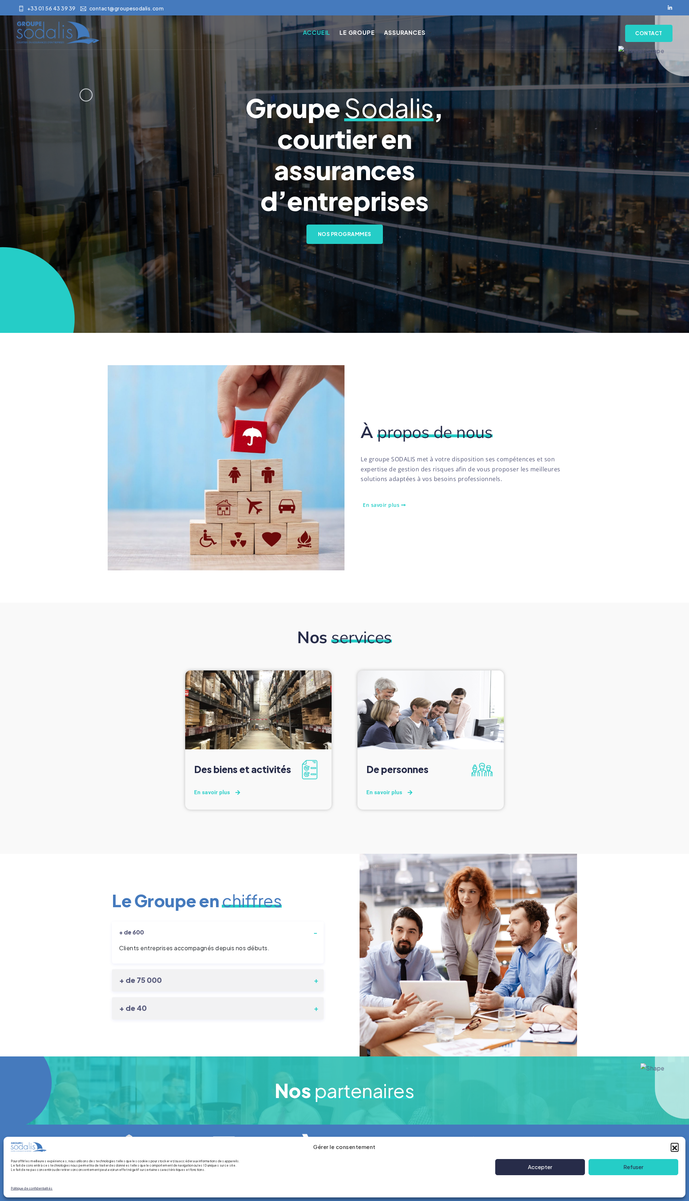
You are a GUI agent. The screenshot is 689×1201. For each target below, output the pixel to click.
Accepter (540, 1166)
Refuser (633, 1166)
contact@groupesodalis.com (126, 8)
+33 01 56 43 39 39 (51, 8)
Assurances (404, 32)
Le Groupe (357, 32)
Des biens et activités (242, 769)
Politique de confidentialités (32, 1188)
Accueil (317, 32)
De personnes (397, 769)
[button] (674, 1146)
